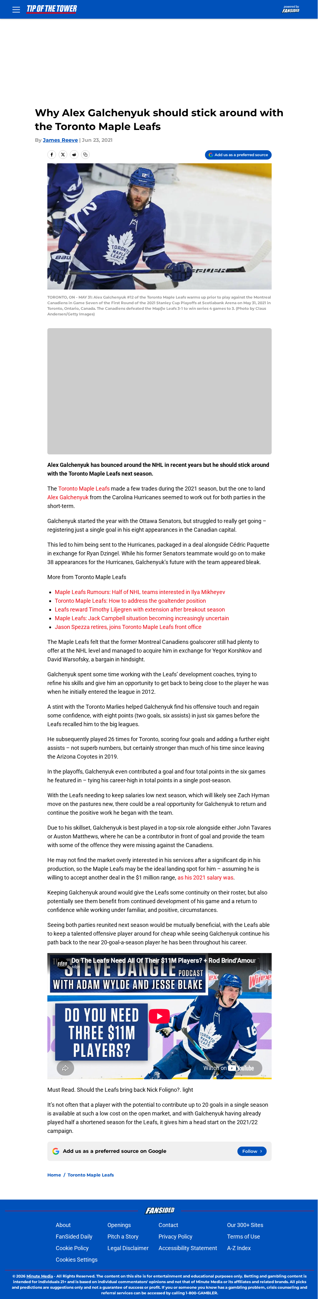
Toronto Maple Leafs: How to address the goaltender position (130, 600)
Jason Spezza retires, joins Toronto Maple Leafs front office (128, 627)
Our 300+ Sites (245, 1225)
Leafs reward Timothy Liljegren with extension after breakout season (140, 609)
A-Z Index (239, 1248)
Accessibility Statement (188, 1248)
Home (54, 1175)
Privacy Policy (176, 1236)
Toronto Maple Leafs (84, 488)
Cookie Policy (72, 1248)
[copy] (85, 154)
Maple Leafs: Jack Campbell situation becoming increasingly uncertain (142, 618)
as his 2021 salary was (205, 877)
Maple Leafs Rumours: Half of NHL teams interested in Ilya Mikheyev (140, 592)
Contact (168, 1225)
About (63, 1225)
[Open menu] (16, 9)
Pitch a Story (123, 1236)
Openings (119, 1225)
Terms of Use (243, 1236)
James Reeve (60, 140)
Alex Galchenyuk (67, 497)
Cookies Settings (77, 1259)
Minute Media (39, 1276)
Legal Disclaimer (128, 1248)
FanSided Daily (74, 1236)
